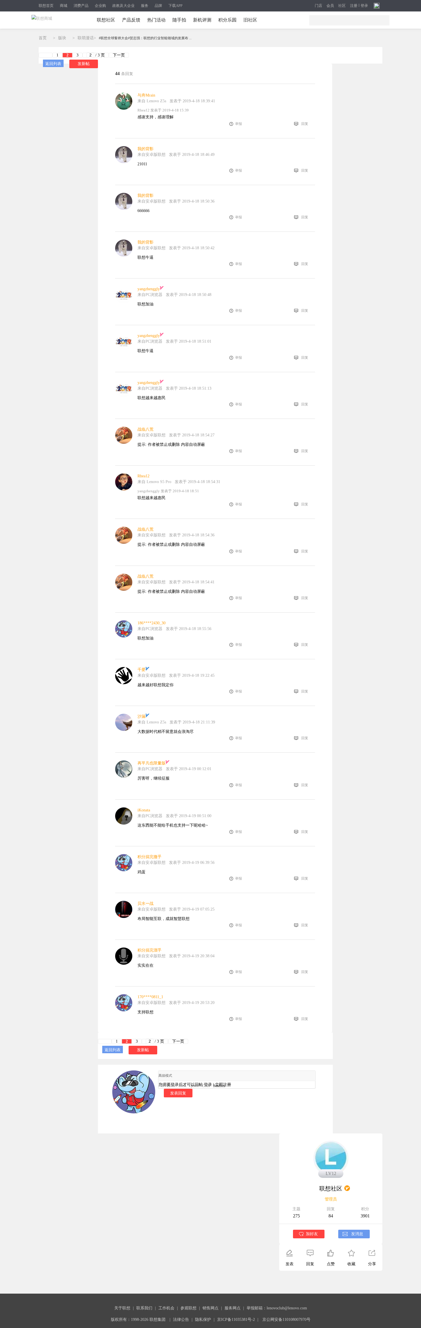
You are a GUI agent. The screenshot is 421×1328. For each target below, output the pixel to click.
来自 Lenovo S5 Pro (154, 482)
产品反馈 (131, 19)
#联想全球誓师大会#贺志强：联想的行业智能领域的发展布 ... (145, 38)
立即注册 (223, 1084)
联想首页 (46, 5)
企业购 (100, 5)
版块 (62, 38)
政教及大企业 (123, 5)
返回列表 (53, 64)
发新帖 (84, 64)
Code (206, 1086)
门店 (318, 6)
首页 (43, 38)
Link (182, 1086)
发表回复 (178, 1093)
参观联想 (188, 1308)
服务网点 (233, 1308)
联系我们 (144, 1308)
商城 (63, 5)
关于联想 (122, 1308)
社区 (342, 6)
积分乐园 (227, 19)
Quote (194, 1086)
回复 (304, 124)
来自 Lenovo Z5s (151, 101)
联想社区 (106, 19)
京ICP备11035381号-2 (236, 1319)
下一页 (119, 55)
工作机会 (166, 1308)
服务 (144, 5)
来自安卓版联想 (151, 154)
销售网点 (210, 1308)
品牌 (158, 5)
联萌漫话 (86, 38)
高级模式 (165, 1076)
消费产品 (81, 5)
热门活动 (156, 19)
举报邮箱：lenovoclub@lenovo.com (277, 1308)
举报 (238, 124)
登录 (364, 6)
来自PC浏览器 (149, 295)
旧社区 (250, 19)
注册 (353, 6)
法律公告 (181, 1319)
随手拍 (179, 19)
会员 (330, 6)
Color (171, 1086)
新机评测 (202, 19)
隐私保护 (203, 1319)
